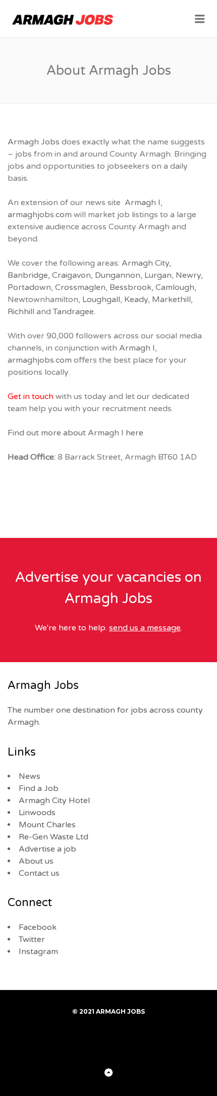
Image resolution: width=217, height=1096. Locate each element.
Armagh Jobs (34, 142)
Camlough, (175, 287)
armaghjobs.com (40, 215)
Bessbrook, (131, 287)
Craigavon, (72, 275)
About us (36, 861)
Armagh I (142, 202)
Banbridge (28, 275)
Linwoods (37, 813)
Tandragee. (74, 312)
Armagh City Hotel (54, 800)
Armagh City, (146, 263)
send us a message (145, 628)
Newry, (189, 275)
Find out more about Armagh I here (75, 433)
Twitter (32, 939)
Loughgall (101, 299)
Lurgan (158, 275)
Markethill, (172, 299)
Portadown (29, 287)
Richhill (21, 312)
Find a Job (39, 788)
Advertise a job (47, 849)
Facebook (38, 927)
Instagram (38, 951)
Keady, (137, 299)
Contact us (39, 873)
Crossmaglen (80, 287)
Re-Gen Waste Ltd (53, 837)
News (29, 776)
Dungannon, (118, 275)
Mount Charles (47, 825)
